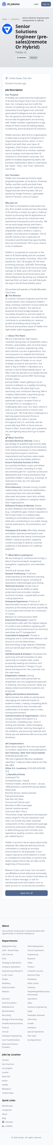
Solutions (15, 19)
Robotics (5, 991)
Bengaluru (6, 1089)
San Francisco (8, 1064)
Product (31, 967)
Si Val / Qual (7, 975)
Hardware (32, 1027)
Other (30, 962)
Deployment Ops (9, 946)
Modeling (6, 983)
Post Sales (32, 1036)
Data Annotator (8, 987)
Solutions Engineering (37, 1007)
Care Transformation (11, 1040)
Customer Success (35, 971)
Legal (30, 1011)
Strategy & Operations (11, 962)
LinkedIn (9, 1126)
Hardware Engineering (12, 1036)
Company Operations (11, 967)
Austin (5, 1080)
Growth (31, 1023)
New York (6, 1076)
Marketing (32, 979)
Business (6, 998)
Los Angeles (7, 1068)
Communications (9, 1003)
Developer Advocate (36, 1015)
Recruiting (6, 1015)
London (5, 1072)
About (4, 1114)
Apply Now (25, 893)
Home (4, 19)
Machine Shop (34, 975)
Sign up (46, 4)
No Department (34, 1040)
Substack (9, 1122)
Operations (32, 998)
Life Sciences (7, 954)
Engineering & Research (12, 971)
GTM (4, 958)
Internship (32, 1019)
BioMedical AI (8, 1007)
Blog (4, 1118)
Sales (30, 1003)
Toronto (5, 1060)
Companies (7, 1110)
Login (36, 4)
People (5, 979)
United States (8, 1093)
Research (32, 958)
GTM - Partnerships (10, 950)
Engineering (33, 954)
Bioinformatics (8, 1011)
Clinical (5, 1031)
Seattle (5, 1084)
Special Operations (36, 1031)
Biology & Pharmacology (12, 1019)
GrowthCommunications (12, 1023)
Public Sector (33, 983)
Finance (5, 1027)
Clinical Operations (36, 950)
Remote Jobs (7, 1106)
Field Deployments (35, 946)
